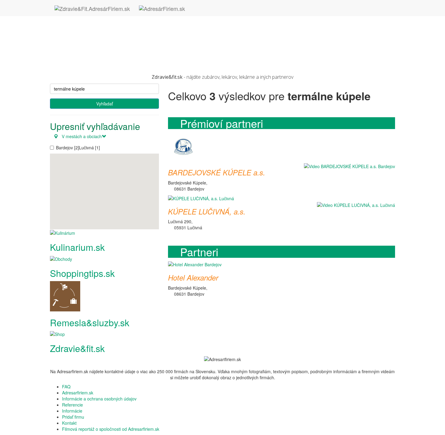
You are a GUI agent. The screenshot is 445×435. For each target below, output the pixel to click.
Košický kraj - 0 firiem (82, 31)
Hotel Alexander (193, 277)
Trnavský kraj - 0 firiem (84, 55)
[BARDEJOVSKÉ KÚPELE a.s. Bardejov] (183, 147)
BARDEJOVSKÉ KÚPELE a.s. (216, 172)
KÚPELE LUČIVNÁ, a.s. (207, 211)
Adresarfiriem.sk (77, 393)
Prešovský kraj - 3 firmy (84, 43)
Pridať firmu (73, 417)
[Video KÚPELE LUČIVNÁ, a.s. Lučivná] (354, 204)
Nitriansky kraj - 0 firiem (84, 37)
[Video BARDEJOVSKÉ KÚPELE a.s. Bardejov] (348, 165)
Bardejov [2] (67, 147)
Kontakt (69, 423)
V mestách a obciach (80, 136)
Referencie (72, 405)
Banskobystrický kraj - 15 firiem (92, 19)
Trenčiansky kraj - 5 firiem (86, 49)
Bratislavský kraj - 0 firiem (86, 25)
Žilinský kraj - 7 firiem (82, 61)
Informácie (72, 411)
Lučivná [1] (89, 147)
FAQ (66, 387)
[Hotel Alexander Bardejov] (195, 264)
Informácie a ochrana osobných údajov (99, 399)
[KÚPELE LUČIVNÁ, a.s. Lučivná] (201, 198)
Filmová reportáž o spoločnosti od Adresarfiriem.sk (110, 429)
